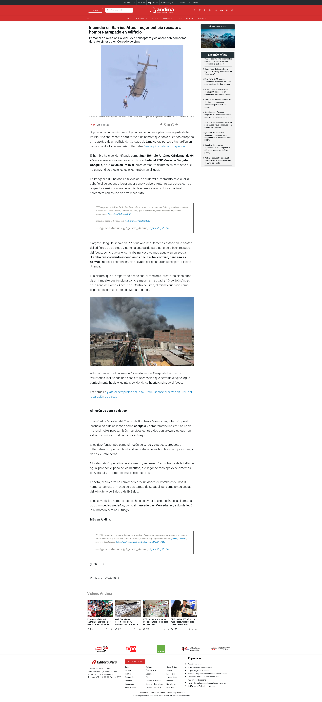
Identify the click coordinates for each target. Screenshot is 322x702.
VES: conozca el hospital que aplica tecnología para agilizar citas (155, 622)
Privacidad (180, 693)
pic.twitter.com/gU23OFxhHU (151, 542)
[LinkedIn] (205, 10)
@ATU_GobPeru (178, 538)
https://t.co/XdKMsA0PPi (119, 214)
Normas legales (167, 3)
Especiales (153, 3)
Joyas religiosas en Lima (198, 670)
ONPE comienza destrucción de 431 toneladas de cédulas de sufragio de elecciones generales (126, 624)
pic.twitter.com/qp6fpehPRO (137, 221)
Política (128, 674)
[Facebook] (194, 10)
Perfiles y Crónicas (154, 681)
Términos (171, 693)
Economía (129, 677)
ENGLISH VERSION (135, 662)
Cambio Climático (153, 687)
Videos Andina (99, 593)
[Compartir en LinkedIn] (112, 629)
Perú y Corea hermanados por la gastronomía (207, 683)
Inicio (127, 667)
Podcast (189, 18)
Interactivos (172, 677)
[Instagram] (216, 10)
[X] (199, 10)
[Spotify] (227, 10)
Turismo (181, 3)
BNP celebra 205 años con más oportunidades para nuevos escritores (183, 622)
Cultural (149, 667)
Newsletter (202, 18)
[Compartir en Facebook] (106, 629)
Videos (179, 18)
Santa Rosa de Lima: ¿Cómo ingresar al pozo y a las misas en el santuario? (218, 71)
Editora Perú (144, 693)
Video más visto (218, 26)
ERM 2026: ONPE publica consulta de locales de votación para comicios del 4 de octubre (218, 81)
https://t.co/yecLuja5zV (126, 542)
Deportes (150, 674)
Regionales (129, 684)
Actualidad (142, 18)
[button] (89, 613)
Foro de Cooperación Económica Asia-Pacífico (207, 674)
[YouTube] (210, 10)
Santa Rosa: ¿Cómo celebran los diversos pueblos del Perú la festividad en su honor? (218, 61)
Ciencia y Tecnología (154, 684)
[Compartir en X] (109, 629)
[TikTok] (232, 10)
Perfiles (141, 3)
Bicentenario (129, 3)
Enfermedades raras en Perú (200, 667)
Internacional (130, 687)
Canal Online (167, 18)
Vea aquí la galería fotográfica (164, 146)
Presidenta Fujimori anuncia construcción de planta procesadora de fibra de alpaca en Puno (99, 623)
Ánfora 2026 (151, 670)
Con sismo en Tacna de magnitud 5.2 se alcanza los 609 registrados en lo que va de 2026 (218, 114)
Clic (147, 677)
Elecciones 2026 (195, 664)
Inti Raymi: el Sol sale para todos (201, 686)
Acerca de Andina (158, 693)
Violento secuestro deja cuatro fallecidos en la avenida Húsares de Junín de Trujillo (218, 160)
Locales (128, 681)
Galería (155, 18)
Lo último (128, 18)
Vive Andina (193, 3)
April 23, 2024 (159, 228)
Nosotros (171, 687)
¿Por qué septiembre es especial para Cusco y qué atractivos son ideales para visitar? (218, 125)
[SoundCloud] (221, 10)
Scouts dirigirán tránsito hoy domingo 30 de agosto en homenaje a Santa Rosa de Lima (218, 92)
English (95, 10)
